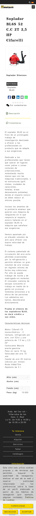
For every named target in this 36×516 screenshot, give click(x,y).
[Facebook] (10, 98)
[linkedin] (18, 98)
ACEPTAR (27, 512)
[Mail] (22, 98)
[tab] (18, 113)
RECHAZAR (10, 512)
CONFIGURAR (18, 506)
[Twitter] (14, 98)
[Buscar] (29, 2)
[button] (33, 7)
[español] (32, 2)
